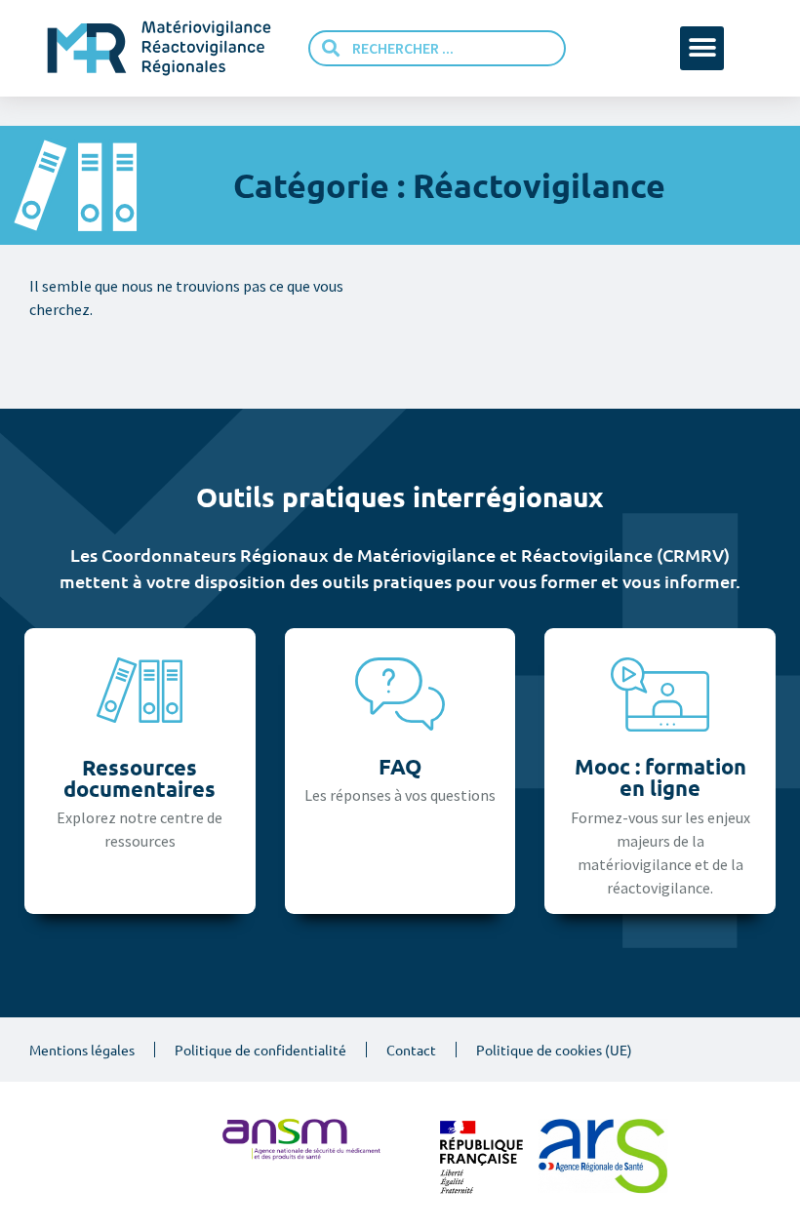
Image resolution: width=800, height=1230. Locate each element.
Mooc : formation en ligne (660, 777)
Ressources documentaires (139, 778)
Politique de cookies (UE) (554, 1049)
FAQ (400, 766)
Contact (411, 1049)
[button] (702, 48)
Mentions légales (82, 1049)
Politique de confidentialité (260, 1049)
